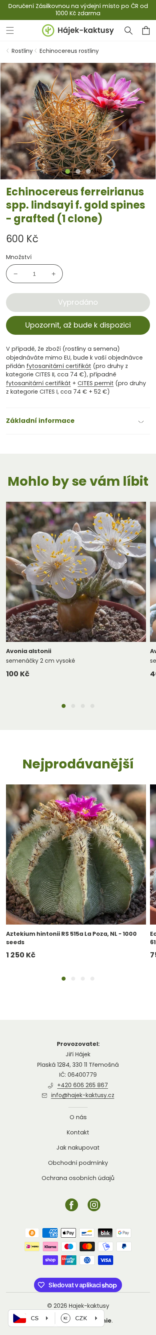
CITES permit (96, 383)
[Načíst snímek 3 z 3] (88, 171)
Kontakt (78, 1132)
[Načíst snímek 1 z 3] (67, 171)
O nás (78, 1117)
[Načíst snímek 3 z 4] (83, 706)
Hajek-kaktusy (89, 1306)
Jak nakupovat (78, 1148)
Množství (19, 257)
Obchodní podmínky (78, 1163)
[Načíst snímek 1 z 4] (63, 706)
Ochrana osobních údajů (78, 1178)
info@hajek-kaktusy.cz (82, 1095)
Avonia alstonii (28, 651)
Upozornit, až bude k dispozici (78, 325)
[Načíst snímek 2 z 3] (78, 171)
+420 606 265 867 (82, 1085)
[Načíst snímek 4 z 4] (92, 706)
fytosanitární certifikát (58, 366)
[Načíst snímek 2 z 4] (73, 706)
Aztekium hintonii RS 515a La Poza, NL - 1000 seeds (71, 938)
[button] (128, 30)
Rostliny (22, 51)
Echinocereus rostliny (69, 51)
